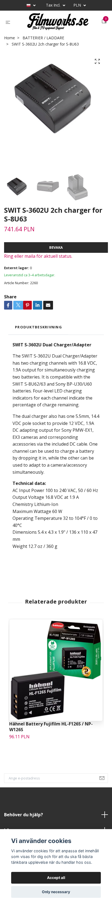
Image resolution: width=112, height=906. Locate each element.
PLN (77, 5)
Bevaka (56, 251)
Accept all (56, 877)
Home (9, 41)
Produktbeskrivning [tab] (38, 331)
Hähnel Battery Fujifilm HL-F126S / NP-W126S (51, 731)
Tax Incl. (53, 5)
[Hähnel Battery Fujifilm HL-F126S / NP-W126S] (56, 674)
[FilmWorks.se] (57, 24)
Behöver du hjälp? (23, 819)
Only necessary (56, 892)
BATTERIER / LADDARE (43, 41)
